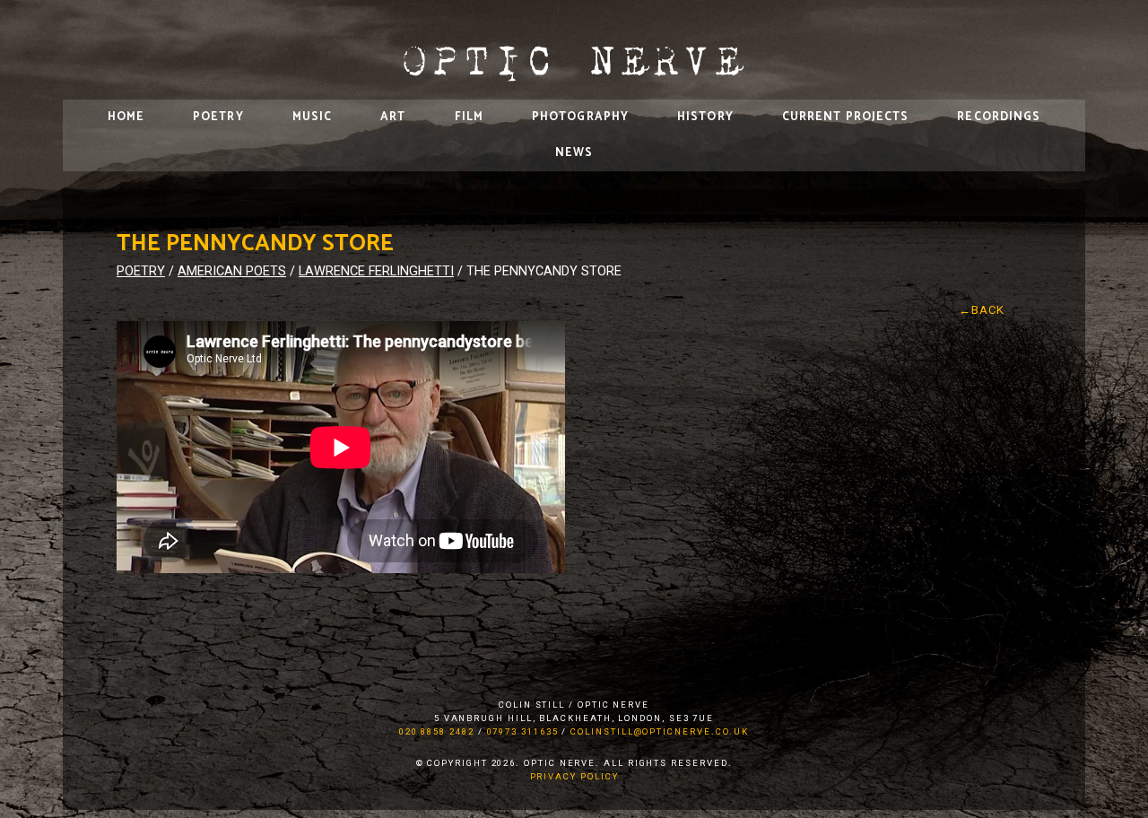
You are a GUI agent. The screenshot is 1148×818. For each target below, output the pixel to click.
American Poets (232, 271)
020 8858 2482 (436, 731)
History (705, 117)
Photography (580, 117)
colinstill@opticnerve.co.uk (659, 731)
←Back (982, 310)
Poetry (218, 117)
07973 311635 (523, 731)
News (574, 153)
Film (469, 117)
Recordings (998, 117)
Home (126, 117)
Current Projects (845, 117)
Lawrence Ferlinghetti (376, 271)
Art (392, 117)
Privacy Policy (574, 776)
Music (312, 117)
